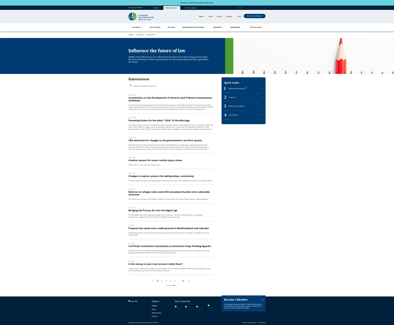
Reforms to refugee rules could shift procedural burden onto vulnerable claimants (169, 193)
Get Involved (155, 27)
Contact (219, 16)
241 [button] (183, 281)
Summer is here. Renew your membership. (197, 3)
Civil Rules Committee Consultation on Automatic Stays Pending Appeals (169, 246)
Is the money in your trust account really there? (155, 264)
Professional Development (193, 27)
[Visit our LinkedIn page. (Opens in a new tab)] (180, 309)
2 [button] (161, 281)
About (201, 16)
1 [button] (157, 281)
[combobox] (170, 86)
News (211, 16)
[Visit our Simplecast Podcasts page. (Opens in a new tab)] (213, 309)
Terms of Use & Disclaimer (249, 322)
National (156, 8)
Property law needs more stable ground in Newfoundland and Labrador (168, 228)
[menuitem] (138, 27)
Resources (217, 27)
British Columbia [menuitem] (171, 8)
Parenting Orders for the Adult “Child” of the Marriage (159, 120)
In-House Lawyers (190, 8)
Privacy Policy (262, 322)
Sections (171, 27)
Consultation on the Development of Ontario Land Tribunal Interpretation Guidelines (170, 99)
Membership (235, 27)
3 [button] (166, 281)
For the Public (256, 27)
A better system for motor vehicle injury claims (155, 160)
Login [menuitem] (239, 16)
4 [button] (170, 281)
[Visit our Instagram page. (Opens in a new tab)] (202, 309)
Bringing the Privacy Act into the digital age (152, 210)
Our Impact (136, 27)
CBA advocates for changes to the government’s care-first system (165, 140)
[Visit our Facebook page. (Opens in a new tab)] (190, 309)
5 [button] (174, 281)
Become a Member (254, 16)
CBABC (130, 35)
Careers (229, 16)
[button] (264, 7)
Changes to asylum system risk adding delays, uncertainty (161, 176)
